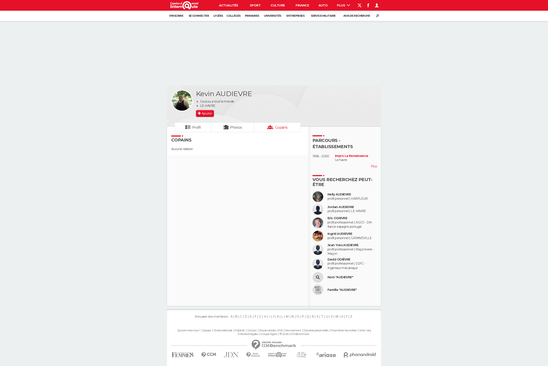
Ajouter (207, 113)
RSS (280, 330)
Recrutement (293, 330)
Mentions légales (248, 334)
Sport (255, 5)
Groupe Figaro (269, 334)
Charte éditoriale (222, 330)
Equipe (207, 330)
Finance (302, 5)
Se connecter (199, 15)
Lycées (218, 15)
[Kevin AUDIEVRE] (182, 100)
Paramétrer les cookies (344, 330)
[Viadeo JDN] (301, 354)
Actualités (228, 5)
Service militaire (323, 15)
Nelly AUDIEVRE (339, 194)
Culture (278, 5)
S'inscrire (176, 15)
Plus (341, 5)
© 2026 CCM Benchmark (294, 334)
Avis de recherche (356, 15)
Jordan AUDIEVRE (341, 207)
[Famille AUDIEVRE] (318, 289)
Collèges (233, 15)
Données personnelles (316, 330)
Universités (272, 15)
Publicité (240, 330)
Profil (196, 127)
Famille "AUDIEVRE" (342, 290)
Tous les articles (267, 330)
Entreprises (295, 15)
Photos (236, 127)
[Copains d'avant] (277, 354)
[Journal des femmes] (182, 354)
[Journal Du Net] (231, 354)
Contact (251, 330)
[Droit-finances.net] (253, 354)
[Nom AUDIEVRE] (318, 277)
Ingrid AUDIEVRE (340, 234)
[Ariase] (326, 354)
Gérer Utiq (365, 330)
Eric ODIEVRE (337, 218)
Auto (323, 5)
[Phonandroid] (360, 354)
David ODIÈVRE (339, 259)
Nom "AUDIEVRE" (340, 277)
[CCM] (209, 354)
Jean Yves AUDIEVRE (343, 245)
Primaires (252, 15)
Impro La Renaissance (351, 156)
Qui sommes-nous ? (188, 330)
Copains (281, 127)
